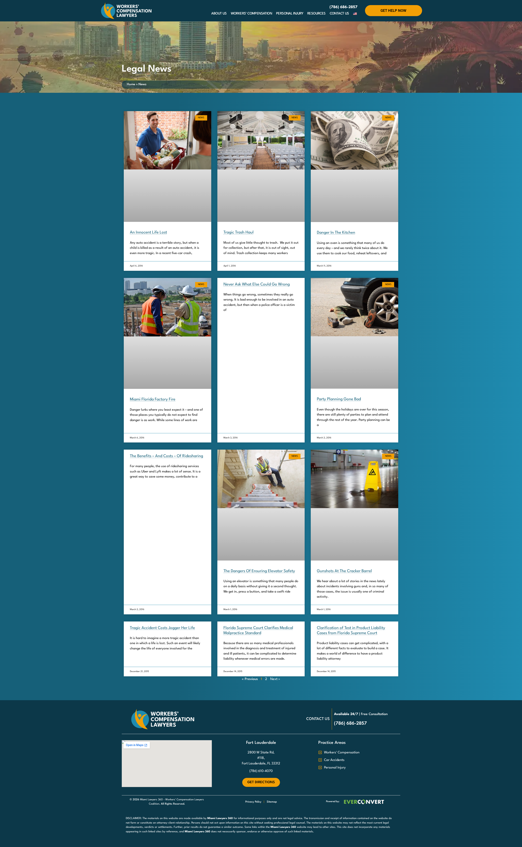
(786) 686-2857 (343, 7)
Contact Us (339, 13)
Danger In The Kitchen (336, 233)
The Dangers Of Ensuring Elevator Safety (259, 571)
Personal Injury (289, 13)
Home (131, 84)
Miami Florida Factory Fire (152, 399)
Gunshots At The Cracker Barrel (344, 571)
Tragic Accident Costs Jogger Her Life (162, 628)
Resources (316, 13)
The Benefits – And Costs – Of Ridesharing (166, 456)
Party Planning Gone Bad (339, 399)
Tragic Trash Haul (238, 232)
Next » (275, 679)
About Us (219, 13)
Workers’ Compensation (251, 13)
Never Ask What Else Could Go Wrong (256, 284)
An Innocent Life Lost (148, 232)
